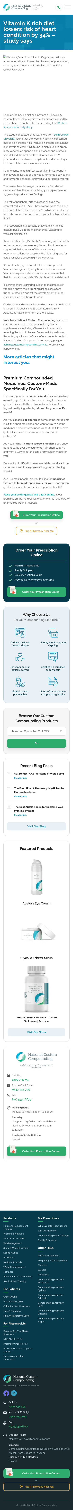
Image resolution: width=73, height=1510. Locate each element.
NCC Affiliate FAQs (12, 1339)
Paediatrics (9, 1257)
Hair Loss (8, 1272)
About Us (42, 1265)
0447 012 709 (21, 1089)
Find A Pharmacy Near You (39, 531)
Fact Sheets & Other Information (13, 1358)
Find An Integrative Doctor (16, 1315)
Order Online (10, 1296)
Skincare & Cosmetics (14, 1238)
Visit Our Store (36, 1032)
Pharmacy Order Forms (15, 1344)
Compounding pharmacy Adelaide (51, 1296)
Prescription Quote (13, 1301)
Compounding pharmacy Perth (51, 1304)
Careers (42, 1270)
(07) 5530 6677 (22, 1099)
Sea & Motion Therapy (14, 1281)
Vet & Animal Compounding (17, 1276)
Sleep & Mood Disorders (15, 1248)
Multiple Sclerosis (12, 1262)
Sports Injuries (10, 1252)
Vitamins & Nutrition (13, 1233)
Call (59, 7)
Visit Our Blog (36, 826)
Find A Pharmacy (12, 1311)
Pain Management (12, 1243)
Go (36, 743)
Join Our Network (47, 1230)
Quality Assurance (47, 1240)
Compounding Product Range (53, 1235)
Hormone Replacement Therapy (15, 1227)
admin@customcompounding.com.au (25, 344)
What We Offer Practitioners (52, 1226)
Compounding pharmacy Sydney (51, 1289)
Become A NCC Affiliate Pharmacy (15, 1333)
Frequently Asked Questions (52, 1260)
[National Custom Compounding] (17, 7)
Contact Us (43, 1274)
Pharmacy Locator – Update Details (17, 1350)
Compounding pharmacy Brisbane (51, 1312)
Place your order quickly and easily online (28, 494)
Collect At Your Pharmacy (16, 1306)
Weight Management (14, 1267)
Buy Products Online (48, 1255)
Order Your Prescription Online (41, 515)
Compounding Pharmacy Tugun (51, 1320)
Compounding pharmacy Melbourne (51, 1281)
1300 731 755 (20, 1079)
